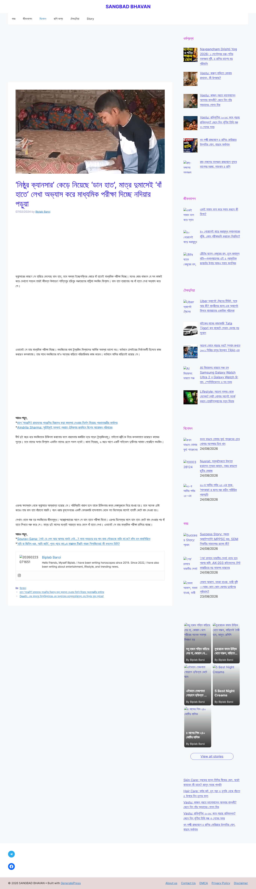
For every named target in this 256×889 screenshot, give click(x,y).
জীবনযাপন (27, 18)
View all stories (212, 756)
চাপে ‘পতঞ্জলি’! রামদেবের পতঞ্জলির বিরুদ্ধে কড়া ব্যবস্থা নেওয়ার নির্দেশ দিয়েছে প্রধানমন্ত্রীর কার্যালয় (67, 423)
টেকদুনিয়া (74, 18)
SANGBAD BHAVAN (128, 6)
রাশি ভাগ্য (58, 18)
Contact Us (188, 883)
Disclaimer (241, 883)
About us (171, 883)
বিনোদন (43, 18)
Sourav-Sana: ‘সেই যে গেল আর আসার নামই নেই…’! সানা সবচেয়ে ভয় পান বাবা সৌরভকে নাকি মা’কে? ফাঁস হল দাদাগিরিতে (83, 539)
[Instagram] (19, 576)
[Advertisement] (90, 54)
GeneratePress (71, 883)
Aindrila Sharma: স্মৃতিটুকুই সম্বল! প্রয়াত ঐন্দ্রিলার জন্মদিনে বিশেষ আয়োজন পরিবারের (64, 427)
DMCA (203, 883)
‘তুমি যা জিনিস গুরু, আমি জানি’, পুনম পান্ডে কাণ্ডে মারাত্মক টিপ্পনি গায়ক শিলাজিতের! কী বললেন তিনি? (68, 544)
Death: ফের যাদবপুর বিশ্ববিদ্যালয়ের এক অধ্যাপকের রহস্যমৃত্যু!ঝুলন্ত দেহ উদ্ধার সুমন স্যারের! (62, 596)
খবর (13, 18)
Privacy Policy (221, 883)
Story (90, 18)
